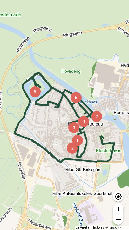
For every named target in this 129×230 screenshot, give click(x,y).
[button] (118, 196)
